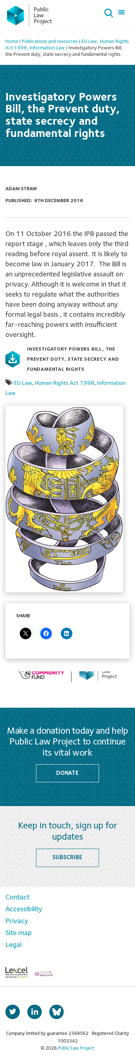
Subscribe (67, 857)
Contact (17, 897)
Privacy (16, 921)
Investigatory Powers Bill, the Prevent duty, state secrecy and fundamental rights (73, 359)
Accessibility (23, 909)
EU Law (23, 383)
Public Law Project (76, 1048)
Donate (67, 773)
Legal (13, 945)
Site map (18, 933)
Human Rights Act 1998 (64, 383)
